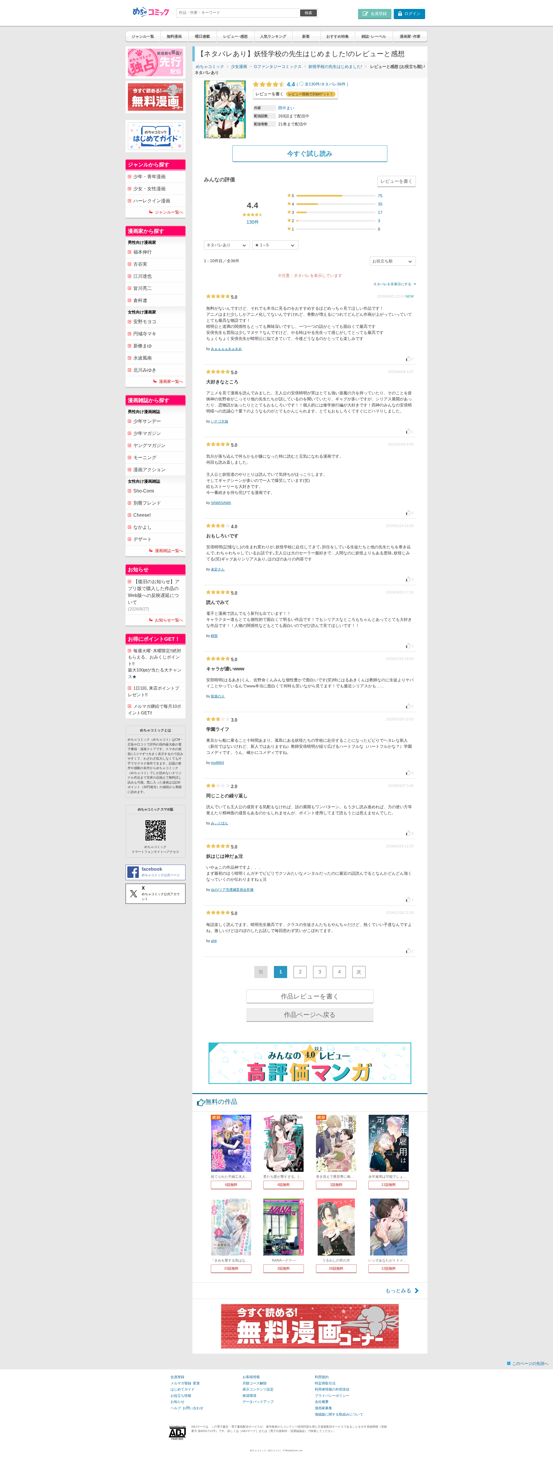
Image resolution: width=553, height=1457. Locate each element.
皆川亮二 (142, 288)
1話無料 (336, 1185)
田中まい (286, 108)
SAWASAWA (221, 503)
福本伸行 (142, 252)
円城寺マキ (144, 333)
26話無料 (336, 1268)
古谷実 (140, 264)
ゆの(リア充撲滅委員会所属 (232, 890)
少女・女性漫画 (149, 188)
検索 (308, 13)
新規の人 (218, 696)
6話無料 (231, 1185)
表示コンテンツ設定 (258, 1389)
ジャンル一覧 (143, 36)
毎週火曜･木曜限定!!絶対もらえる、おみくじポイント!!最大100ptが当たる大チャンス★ (154, 663)
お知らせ (177, 1402)
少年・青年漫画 (149, 176)
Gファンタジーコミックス (278, 66)
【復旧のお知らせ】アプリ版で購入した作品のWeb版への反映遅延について (153, 595)
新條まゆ (142, 345)
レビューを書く (396, 181)
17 (380, 212)
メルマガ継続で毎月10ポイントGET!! (154, 709)
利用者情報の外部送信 (332, 1389)
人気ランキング (273, 36)
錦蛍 (214, 636)
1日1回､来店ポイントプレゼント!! (153, 691)
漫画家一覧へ (171, 381)
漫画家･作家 (410, 36)
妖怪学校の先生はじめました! (335, 66)
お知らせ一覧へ (169, 620)
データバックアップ (258, 1402)
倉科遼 (140, 300)
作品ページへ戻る (310, 1014)
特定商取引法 (325, 1383)
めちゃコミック (210, 66)
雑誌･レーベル (373, 36)
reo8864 (217, 763)
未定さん (218, 569)
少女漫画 (239, 66)
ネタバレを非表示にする (392, 284)
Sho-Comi (143, 490)
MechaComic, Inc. (294, 1450)
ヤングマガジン (149, 445)
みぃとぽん (219, 823)
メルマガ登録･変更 (185, 1383)
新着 (306, 36)
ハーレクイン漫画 (151, 200)
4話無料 (283, 1185)
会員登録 (177, 1377)
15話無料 (231, 1268)
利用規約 (322, 1377)
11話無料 (388, 1185)
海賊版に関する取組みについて (339, 1414)
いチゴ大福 (219, 421)
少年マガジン (147, 433)
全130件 (312, 84)
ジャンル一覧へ (169, 212)
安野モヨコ (144, 321)
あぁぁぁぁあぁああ (226, 349)
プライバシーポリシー (332, 1396)
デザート (142, 539)
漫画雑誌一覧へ (169, 550)
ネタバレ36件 (333, 84)
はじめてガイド (183, 1389)
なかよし (142, 527)
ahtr (214, 941)
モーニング (144, 457)
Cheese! (142, 515)
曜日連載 (202, 36)
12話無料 (388, 1268)
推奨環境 (249, 1396)
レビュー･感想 (235, 36)
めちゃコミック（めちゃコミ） (266, 1450)
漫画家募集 (323, 1408)
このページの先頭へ (530, 1363)
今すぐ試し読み (310, 153)
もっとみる (398, 1291)
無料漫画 (174, 36)
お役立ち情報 (181, 1396)
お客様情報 (251, 1377)
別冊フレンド (147, 503)
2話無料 (283, 1268)
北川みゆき (144, 370)
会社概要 (322, 1402)
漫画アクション (149, 469)
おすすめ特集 (337, 36)
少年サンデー (147, 421)
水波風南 (142, 357)
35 (380, 204)
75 (380, 195)
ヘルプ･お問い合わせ (187, 1408)
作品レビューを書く (310, 996)
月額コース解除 (255, 1383)
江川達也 (142, 276)
